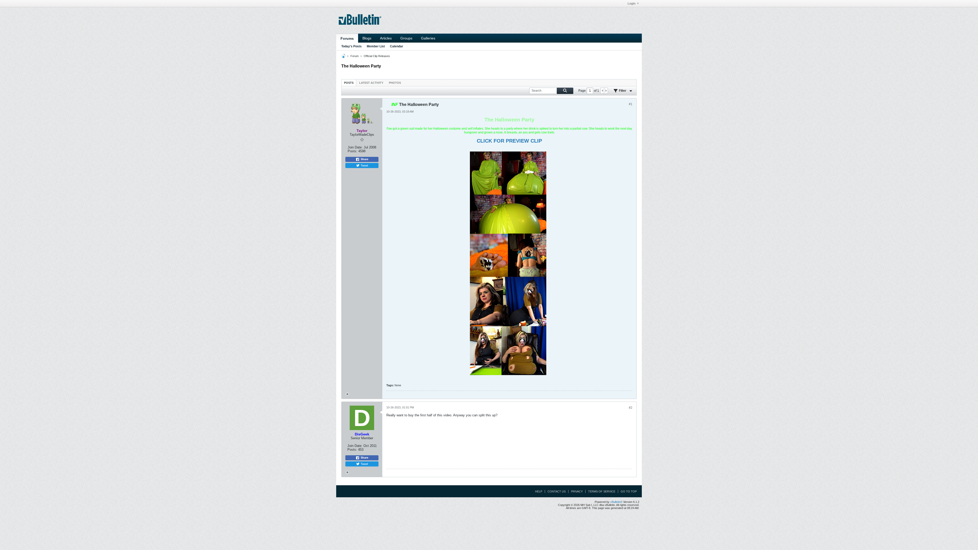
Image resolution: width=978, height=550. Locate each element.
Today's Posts (351, 46)
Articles (386, 38)
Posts (349, 82)
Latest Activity (371, 82)
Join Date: (355, 147)
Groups (406, 38)
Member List (376, 46)
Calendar (396, 46)
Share (364, 159)
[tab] (348, 82)
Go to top (629, 491)
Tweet (364, 165)
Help (538, 491)
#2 (630, 407)
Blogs (366, 38)
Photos (395, 82)
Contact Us (557, 491)
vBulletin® (616, 501)
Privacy (577, 491)
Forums (347, 38)
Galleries (428, 38)
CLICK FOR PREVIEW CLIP (509, 141)
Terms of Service (601, 491)
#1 (630, 104)
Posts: (352, 151)
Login (631, 3)
